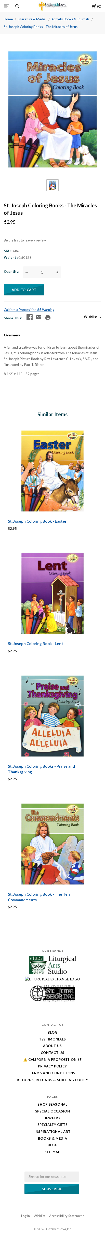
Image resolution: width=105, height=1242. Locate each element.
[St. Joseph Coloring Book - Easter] (52, 471)
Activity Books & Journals (70, 19)
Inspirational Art (52, 1132)
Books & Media (52, 1138)
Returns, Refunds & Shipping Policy (52, 1080)
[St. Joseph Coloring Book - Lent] (52, 593)
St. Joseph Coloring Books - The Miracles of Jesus (40, 27)
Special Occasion (52, 1111)
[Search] (17, 6)
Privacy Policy (52, 1066)
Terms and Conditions (52, 1073)
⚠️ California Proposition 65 (52, 1060)
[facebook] (30, 317)
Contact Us (52, 1053)
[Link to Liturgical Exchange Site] (52, 979)
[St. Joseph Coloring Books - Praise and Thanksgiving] (52, 716)
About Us (52, 1046)
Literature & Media (32, 19)
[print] (48, 317)
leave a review (35, 240)
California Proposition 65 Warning (29, 310)
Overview (12, 335)
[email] (39, 317)
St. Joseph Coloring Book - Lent (35, 643)
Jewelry (53, 1118)
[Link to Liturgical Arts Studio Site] (52, 972)
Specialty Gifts (52, 1125)
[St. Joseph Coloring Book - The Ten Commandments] (52, 844)
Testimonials (52, 1039)
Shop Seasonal (52, 1104)
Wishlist (91, 317)
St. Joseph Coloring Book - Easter (37, 521)
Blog (53, 1032)
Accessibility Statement (66, 1216)
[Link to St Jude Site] (52, 1002)
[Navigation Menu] (6, 6)
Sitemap (52, 1152)
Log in (25, 1216)
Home (8, 19)
